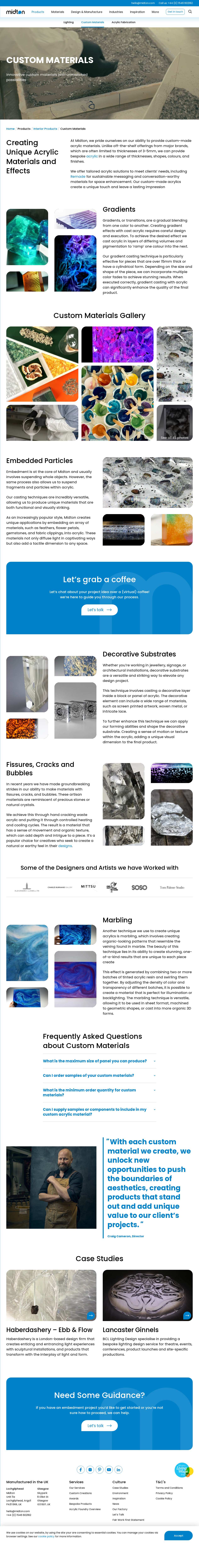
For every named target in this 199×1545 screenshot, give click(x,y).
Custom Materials (92, 22)
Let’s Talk (118, 1514)
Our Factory (119, 1509)
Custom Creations (80, 1493)
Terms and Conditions (169, 1488)
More (155, 12)
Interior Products (45, 128)
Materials (57, 12)
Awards (73, 1498)
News (115, 1504)
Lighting (69, 22)
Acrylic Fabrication (123, 22)
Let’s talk (96, 609)
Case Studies (120, 1488)
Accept (178, 1535)
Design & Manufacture (86, 12)
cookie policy (46, 1536)
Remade (77, 176)
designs (65, 845)
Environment (120, 1493)
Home (10, 128)
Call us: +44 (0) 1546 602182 (176, 3)
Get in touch (175, 12)
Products (38, 12)
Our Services (77, 1488)
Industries (116, 12)
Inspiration (137, 12)
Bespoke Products (80, 1504)
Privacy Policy (164, 1493)
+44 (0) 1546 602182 (18, 1515)
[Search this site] (190, 11)
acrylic (92, 156)
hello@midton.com (143, 3)
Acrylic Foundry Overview (85, 1509)
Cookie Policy (164, 1498)
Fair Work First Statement (128, 1520)
